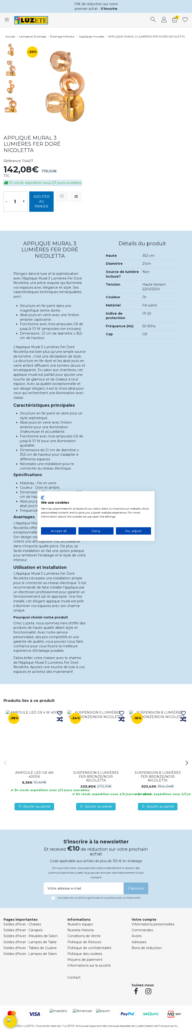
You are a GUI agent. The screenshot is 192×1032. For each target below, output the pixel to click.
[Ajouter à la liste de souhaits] (62, 196)
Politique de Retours (84, 942)
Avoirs (136, 936)
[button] (10, 1021)
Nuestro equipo (80, 924)
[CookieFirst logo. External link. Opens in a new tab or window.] (42, 498)
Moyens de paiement (85, 959)
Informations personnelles (153, 924)
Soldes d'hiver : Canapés (23, 930)
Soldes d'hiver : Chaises (22, 924)
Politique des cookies (84, 954)
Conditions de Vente (84, 936)
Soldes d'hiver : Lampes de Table (30, 942)
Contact (74, 977)
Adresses (139, 942)
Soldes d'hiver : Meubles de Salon (31, 936)
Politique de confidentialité (89, 948)
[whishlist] (185, 20)
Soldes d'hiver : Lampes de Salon (30, 954)
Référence (12, 161)
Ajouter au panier (41, 201)
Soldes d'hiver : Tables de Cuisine (30, 948)
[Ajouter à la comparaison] (76, 196)
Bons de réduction (147, 948)
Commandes (142, 930)
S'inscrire (109, 9)
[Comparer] (60, 720)
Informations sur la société (89, 965)
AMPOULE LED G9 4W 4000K (34, 775)
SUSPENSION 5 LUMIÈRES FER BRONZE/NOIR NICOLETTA (96, 777)
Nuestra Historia (80, 930)
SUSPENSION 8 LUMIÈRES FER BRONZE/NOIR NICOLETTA (158, 777)
